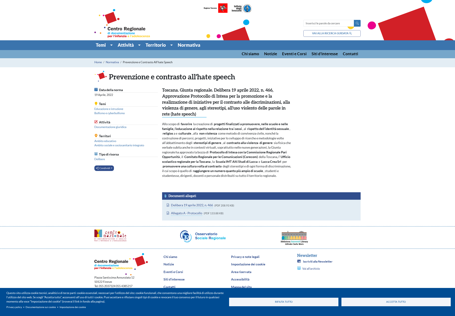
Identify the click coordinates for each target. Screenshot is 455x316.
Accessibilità (240, 279)
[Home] (122, 23)
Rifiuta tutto (284, 302)
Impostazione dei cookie (73, 307)
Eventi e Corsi (294, 54)
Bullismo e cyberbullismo (109, 113)
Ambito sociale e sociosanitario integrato (119, 145)
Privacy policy (14, 307)
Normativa (112, 62)
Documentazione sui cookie (41, 307)
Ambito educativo (105, 141)
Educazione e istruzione (108, 108)
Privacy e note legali (245, 257)
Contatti (350, 54)
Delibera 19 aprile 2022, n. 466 (192, 205)
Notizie (270, 54)
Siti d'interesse (325, 54)
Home (98, 62)
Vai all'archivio (311, 268)
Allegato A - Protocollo (186, 213)
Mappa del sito (241, 287)
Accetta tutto (396, 302)
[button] (104, 45)
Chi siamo (250, 54)
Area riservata (241, 272)
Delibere (99, 159)
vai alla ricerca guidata (330, 33)
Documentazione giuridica (110, 127)
